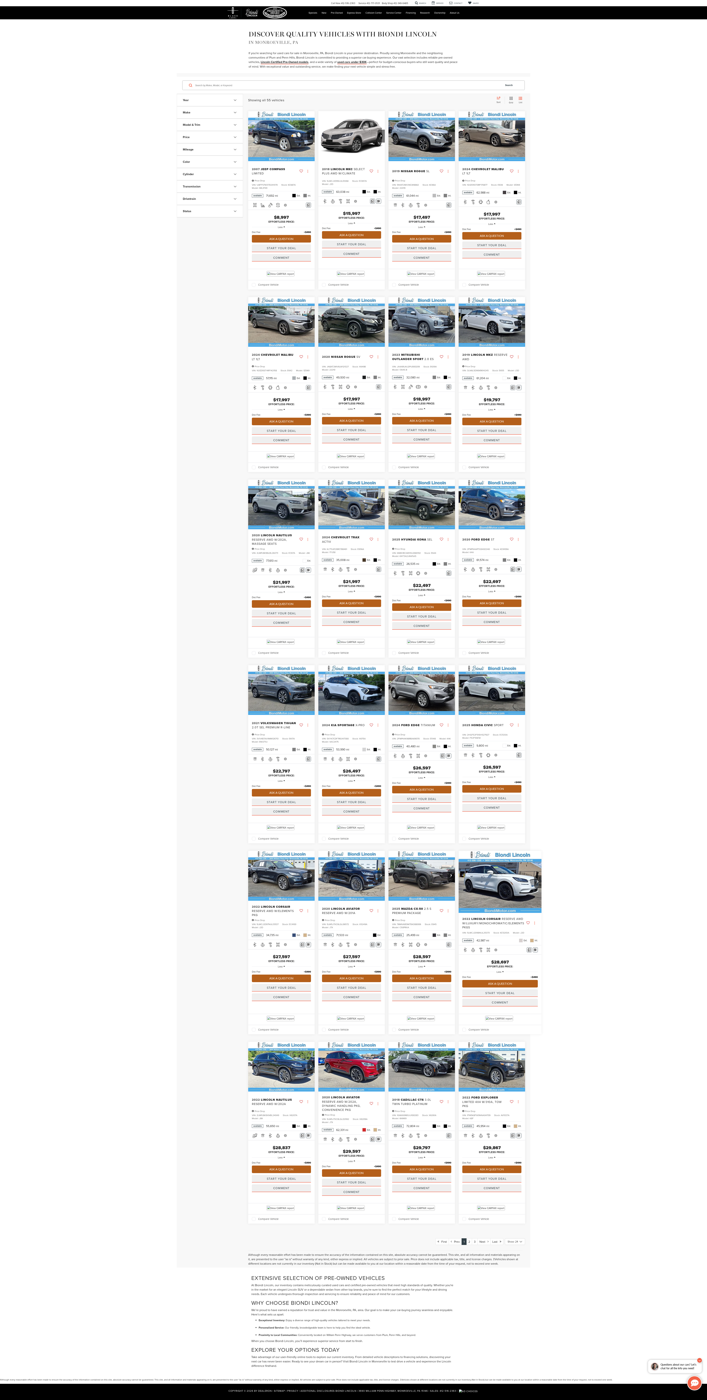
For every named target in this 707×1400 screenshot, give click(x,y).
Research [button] (425, 12)
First (443, 1242)
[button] (311, 136)
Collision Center (373, 12)
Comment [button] (281, 258)
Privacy (292, 1390)
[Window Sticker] (378, 201)
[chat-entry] (694, 1383)
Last (496, 1242)
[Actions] (308, 171)
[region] (281, 232)
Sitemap (279, 1390)
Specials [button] (313, 12)
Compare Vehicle (268, 285)
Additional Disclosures (317, 1390)
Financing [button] (411, 12)
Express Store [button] (354, 12)
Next (483, 1242)
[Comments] (308, 205)
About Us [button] (454, 12)
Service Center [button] (393, 12)
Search (509, 85)
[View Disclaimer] (285, 205)
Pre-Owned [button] (337, 12)
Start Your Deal (281, 248)
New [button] (324, 12)
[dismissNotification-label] (699, 1360)
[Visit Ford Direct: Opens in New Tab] (469, 1390)
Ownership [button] (439, 12)
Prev (456, 1242)
